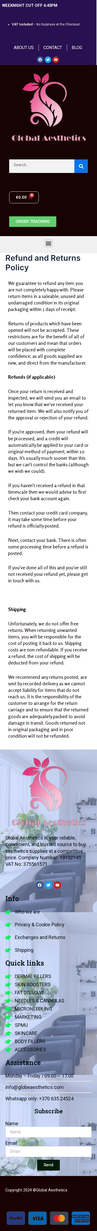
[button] (48, 243)
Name (11, 1123)
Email (11, 1143)
